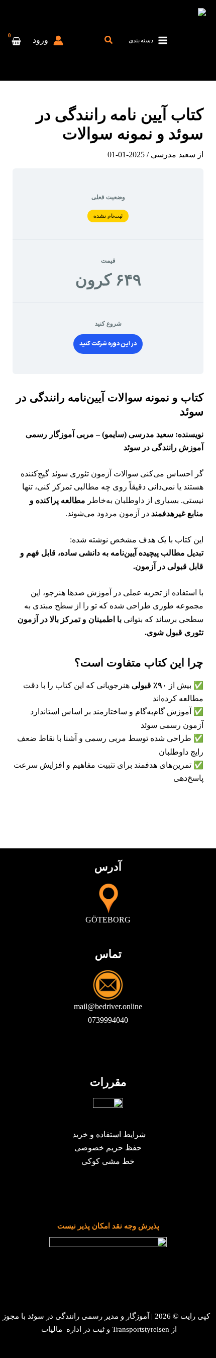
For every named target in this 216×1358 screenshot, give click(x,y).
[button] (108, 40)
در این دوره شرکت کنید (108, 343)
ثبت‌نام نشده (108, 216)
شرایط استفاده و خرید (108, 1134)
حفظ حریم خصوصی (108, 1147)
